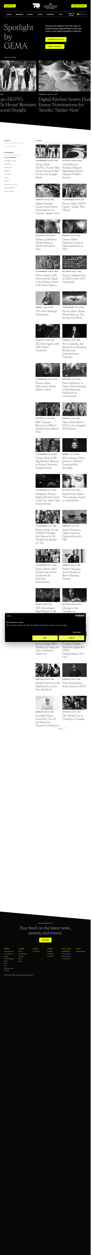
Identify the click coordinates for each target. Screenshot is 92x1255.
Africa (6, 961)
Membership (22, 954)
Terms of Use (66, 958)
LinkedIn (50, 951)
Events (20, 958)
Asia (5, 966)
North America (8, 951)
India (5, 963)
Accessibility (66, 951)
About (20, 951)
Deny (45, 638)
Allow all (71, 638)
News (20, 961)
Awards (20, 956)
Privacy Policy (66, 954)
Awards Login (80, 951)
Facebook (50, 956)
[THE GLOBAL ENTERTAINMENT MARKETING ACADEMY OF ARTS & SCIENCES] (45, 6)
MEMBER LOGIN (9, 6)
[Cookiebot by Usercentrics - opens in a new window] (76, 615)
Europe (6, 956)
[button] (9, 14)
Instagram (50, 954)
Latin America (8, 954)
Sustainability (66, 956)
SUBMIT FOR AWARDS (79, 6)
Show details (77, 632)
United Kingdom (9, 958)
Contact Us (36, 951)
